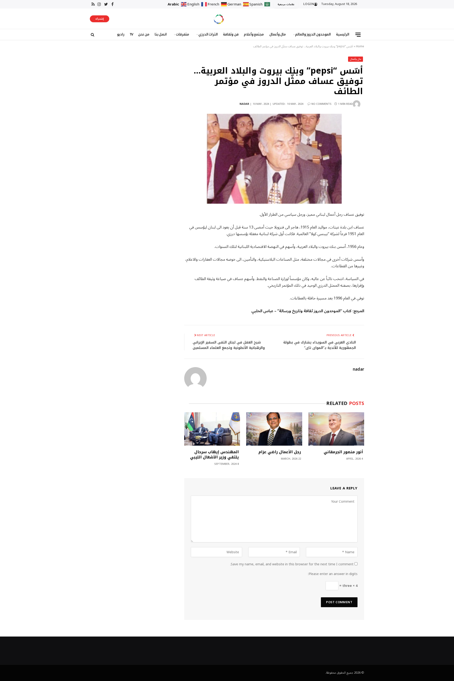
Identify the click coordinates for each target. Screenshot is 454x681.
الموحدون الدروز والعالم (313, 34)
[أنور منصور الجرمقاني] (336, 429)
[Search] (92, 34)
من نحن (143, 34)
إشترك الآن (99, 19)
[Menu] (358, 34)
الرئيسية (342, 34)
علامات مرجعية (286, 4)
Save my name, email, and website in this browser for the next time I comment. (292, 564)
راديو (120, 34)
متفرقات (182, 34)
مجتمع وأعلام (254, 34)
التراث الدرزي (208, 34)
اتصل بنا (161, 34)
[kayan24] (219, 19)
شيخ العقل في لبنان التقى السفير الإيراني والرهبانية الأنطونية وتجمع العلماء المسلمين (229, 345)
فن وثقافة (231, 34)
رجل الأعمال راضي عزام (279, 452)
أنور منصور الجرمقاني (343, 452)
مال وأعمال (277, 34)
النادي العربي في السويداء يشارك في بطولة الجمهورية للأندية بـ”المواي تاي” (319, 345)
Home (360, 46)
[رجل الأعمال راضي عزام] (274, 429)
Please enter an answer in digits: (333, 574)
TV (131, 34)
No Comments (321, 104)
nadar (244, 104)
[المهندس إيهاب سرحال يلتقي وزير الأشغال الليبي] (212, 429)
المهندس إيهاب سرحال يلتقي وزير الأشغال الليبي (214, 454)
